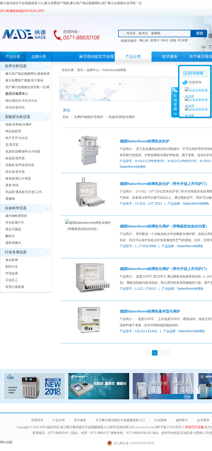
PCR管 (183, 40)
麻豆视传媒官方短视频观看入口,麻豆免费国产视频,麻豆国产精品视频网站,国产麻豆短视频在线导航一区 (71, 3)
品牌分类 (39, 57)
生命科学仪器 (16, 208)
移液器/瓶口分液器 (18, 178)
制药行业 (11, 266)
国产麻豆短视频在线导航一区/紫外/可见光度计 (27, 90)
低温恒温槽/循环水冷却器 (22, 151)
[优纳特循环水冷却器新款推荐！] (34, 398)
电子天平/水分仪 (16, 138)
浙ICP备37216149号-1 (170, 427)
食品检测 (11, 260)
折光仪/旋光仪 (15, 107)
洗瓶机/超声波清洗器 (19, 165)
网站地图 (6, 442)
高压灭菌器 (13, 229)
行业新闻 (160, 420)
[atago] (98, 398)
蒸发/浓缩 (12, 185)
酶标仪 (10, 236)
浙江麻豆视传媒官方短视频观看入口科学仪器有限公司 (97, 427)
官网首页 (37, 420)
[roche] (163, 398)
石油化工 (11, 280)
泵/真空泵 (12, 145)
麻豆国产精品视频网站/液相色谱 (27, 73)
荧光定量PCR (14, 222)
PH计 (165, 40)
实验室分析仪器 (17, 117)
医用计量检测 (14, 287)
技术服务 (170, 56)
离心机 (144, 40)
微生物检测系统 (16, 216)
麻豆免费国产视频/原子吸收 (24, 80)
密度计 (155, 40)
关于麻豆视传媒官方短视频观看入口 (120, 420)
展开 (174, 102)
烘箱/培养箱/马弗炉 (18, 124)
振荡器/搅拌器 (15, 158)
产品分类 (13, 57)
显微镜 (10, 198)
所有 (66, 117)
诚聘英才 (182, 420)
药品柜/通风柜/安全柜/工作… (25, 192)
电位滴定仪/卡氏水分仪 (21, 100)
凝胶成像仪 (13, 243)
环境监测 (11, 273)
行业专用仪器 (16, 252)
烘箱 (173, 40)
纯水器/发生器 (15, 172)
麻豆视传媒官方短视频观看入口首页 (96, 61)
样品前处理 (13, 131)
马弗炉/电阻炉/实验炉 (88, 117)
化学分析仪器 (16, 66)
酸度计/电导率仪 (16, 94)
